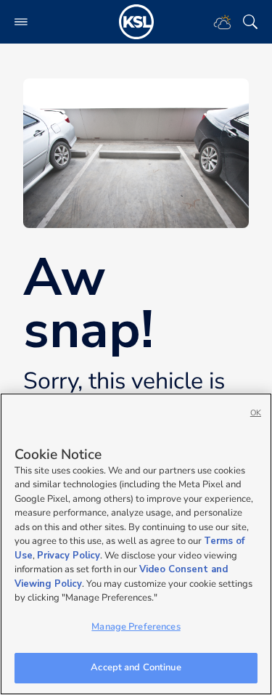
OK (255, 412)
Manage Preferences (135, 626)
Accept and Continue (136, 667)
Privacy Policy (68, 555)
